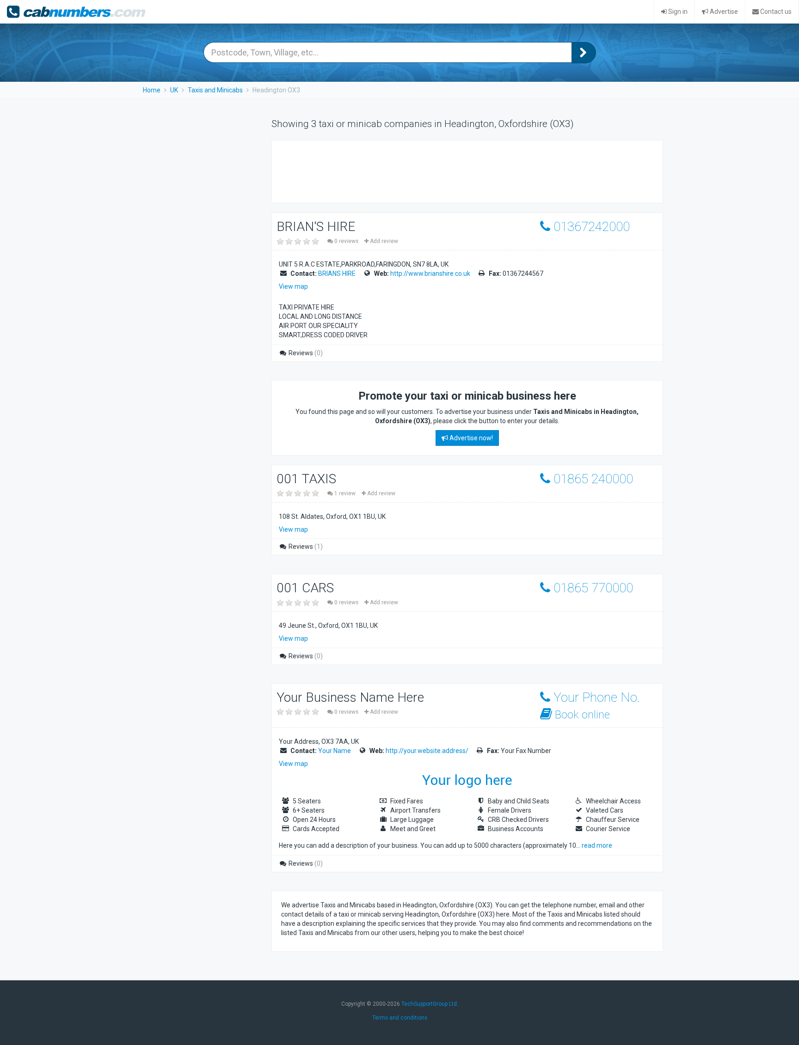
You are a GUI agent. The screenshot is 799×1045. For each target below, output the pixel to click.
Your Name (334, 750)
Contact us (775, 11)
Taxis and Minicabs (215, 90)
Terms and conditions (399, 1018)
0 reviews (346, 241)
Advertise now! (470, 438)
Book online (581, 714)
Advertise (723, 11)
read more (597, 845)
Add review (383, 241)
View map (293, 286)
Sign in (677, 11)
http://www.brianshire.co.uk (430, 273)
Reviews (305, 353)
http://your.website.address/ (427, 750)
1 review (345, 493)
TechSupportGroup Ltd (429, 1004)
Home (151, 90)
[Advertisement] (449, 170)
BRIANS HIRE (337, 273)
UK (174, 90)
